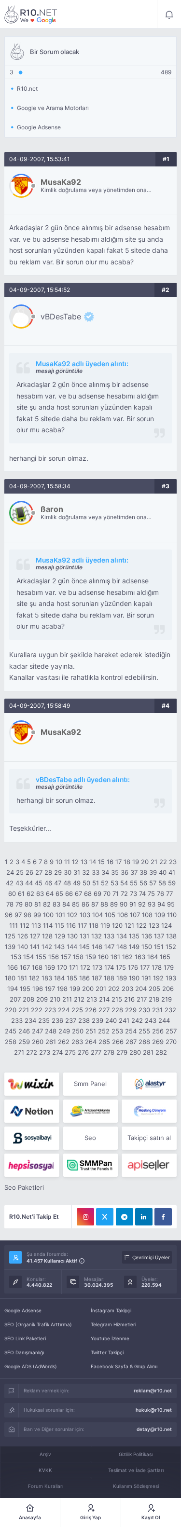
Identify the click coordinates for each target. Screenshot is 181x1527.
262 (64, 1042)
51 (95, 883)
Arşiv (45, 1454)
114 (48, 925)
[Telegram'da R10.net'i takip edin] (124, 1216)
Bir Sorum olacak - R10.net (30, 14)
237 (70, 1020)
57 (152, 883)
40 (163, 872)
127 (35, 936)
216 (129, 999)
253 (117, 1031)
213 (91, 999)
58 (162, 883)
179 (169, 967)
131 (84, 936)
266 (118, 1042)
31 (76, 872)
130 (72, 936)
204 (141, 988)
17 (118, 862)
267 (131, 1042)
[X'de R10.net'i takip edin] (104, 1216)
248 (50, 1031)
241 (124, 1020)
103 (85, 915)
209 (42, 999)
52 (105, 883)
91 (132, 904)
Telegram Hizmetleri (113, 1324)
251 (90, 1031)
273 (44, 1052)
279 (121, 1052)
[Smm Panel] (31, 1138)
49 (77, 883)
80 (28, 904)
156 (53, 957)
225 (77, 1010)
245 (10, 1031)
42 (10, 883)
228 (117, 1010)
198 (62, 988)
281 (148, 1052)
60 (12, 893)
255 (144, 1031)
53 (114, 883)
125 (10, 936)
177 (145, 967)
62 (30, 893)
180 (10, 978)
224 (64, 1010)
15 (101, 862)
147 (109, 946)
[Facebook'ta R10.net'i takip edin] (163, 1216)
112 (24, 925)
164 (152, 957)
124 (166, 925)
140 (22, 946)
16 (110, 862)
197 (50, 988)
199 (75, 988)
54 (124, 883)
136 (146, 936)
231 (157, 1010)
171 (73, 967)
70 (107, 893)
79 (19, 904)
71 (115, 893)
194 (12, 988)
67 (78, 893)
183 (47, 978)
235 (44, 1020)
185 (72, 978)
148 (121, 946)
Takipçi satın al (149, 1138)
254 (131, 1031)
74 (142, 893)
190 (134, 978)
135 (134, 936)
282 (161, 1052)
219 (166, 999)
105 (110, 915)
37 (134, 872)
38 (143, 872)
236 (57, 1020)
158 (78, 957)
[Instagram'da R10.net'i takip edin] (85, 1216)
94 (161, 904)
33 (95, 872)
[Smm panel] (90, 1165)
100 (48, 915)
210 (55, 999)
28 (48, 872)
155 (41, 957)
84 (66, 904)
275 (70, 1052)
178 (157, 967)
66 (69, 893)
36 (124, 872)
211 (67, 999)
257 (171, 1031)
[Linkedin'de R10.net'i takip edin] (144, 1216)
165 (165, 957)
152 (171, 946)
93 (151, 904)
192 (158, 978)
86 (85, 904)
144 (72, 946)
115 (59, 925)
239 (97, 1020)
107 (135, 915)
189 (121, 978)
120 (117, 925)
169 (49, 967)
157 (66, 957)
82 (47, 904)
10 (59, 862)
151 (159, 946)
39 (153, 872)
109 (159, 915)
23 (173, 862)
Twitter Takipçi (107, 1352)
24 (10, 872)
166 (12, 967)
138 (171, 936)
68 (88, 893)
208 (28, 999)
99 (37, 915)
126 (22, 936)
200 (88, 988)
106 (122, 915)
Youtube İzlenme (110, 1338)
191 (146, 978)
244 (164, 1020)
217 (142, 999)
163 (140, 957)
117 (82, 925)
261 (50, 1042)
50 (86, 883)
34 (105, 872)
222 (36, 1010)
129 (60, 936)
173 (97, 967)
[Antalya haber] (90, 1111)
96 (9, 915)
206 (168, 988)
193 (171, 978)
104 (97, 915)
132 (96, 936)
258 (10, 1042)
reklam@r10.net (153, 1390)
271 (19, 1052)
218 (154, 999)
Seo (90, 1138)
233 (17, 1020)
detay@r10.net (154, 1429)
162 (127, 957)
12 (75, 862)
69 (97, 893)
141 (35, 946)
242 (137, 1020)
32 (86, 872)
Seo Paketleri (24, 1187)
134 (121, 936)
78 (10, 904)
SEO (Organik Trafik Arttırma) (38, 1324)
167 (25, 967)
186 (84, 978)
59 (172, 883)
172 (85, 967)
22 (163, 862)
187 (97, 978)
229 (131, 1010)
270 (171, 1042)
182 (34, 978)
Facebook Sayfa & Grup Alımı (124, 1366)
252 (104, 1031)
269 (158, 1042)
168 (37, 967)
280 (135, 1052)
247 (37, 1031)
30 (67, 872)
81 (37, 904)
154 (28, 957)
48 (67, 883)
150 (146, 946)
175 (121, 967)
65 (59, 893)
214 (104, 999)
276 (83, 1052)
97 (18, 915)
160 (103, 957)
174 (109, 967)
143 (59, 946)
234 (30, 1020)
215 (116, 999)
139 (10, 946)
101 (60, 915)
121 (129, 925)
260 (37, 1042)
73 (133, 893)
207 (15, 999)
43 (19, 883)
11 (67, 862)
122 (141, 925)
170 (62, 967)
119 (105, 925)
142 (47, 946)
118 (93, 925)
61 (21, 893)
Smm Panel (90, 1083)
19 (135, 862)
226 (91, 1010)
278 (108, 1052)
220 (10, 1010)
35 (115, 872)
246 (24, 1031)
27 (38, 872)
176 (133, 967)
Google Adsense (23, 1310)
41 (171, 872)
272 (31, 1052)
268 (144, 1042)
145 (84, 946)
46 (48, 883)
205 (154, 988)
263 (77, 1042)
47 (57, 883)
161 (115, 957)
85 (76, 904)
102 (72, 915)
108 (147, 915)
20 (145, 862)
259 (24, 1042)
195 (25, 988)
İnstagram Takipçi (111, 1310)
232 (170, 1010)
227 (104, 1010)
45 (38, 883)
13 (84, 862)
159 (90, 957)
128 (47, 936)
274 (57, 1052)
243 (150, 1020)
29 (58, 872)
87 (94, 904)
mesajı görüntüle (59, 370)
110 (172, 915)
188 (109, 978)
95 (171, 904)
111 (13, 925)
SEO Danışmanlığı (24, 1352)
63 (40, 893)
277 (96, 1052)
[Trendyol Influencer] (31, 1084)
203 (127, 988)
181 (22, 978)
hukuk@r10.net (154, 1410)
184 (59, 978)
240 (111, 1020)
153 (16, 957)
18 (127, 862)
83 (56, 904)
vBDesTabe (61, 316)
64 (50, 893)
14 (92, 862)
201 (101, 988)
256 (158, 1031)
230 (144, 1010)
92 (142, 904)
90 (123, 904)
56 (143, 883)
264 (91, 1042)
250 (78, 1031)
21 (154, 862)
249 (64, 1031)
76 (160, 893)
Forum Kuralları (45, 1486)
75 (151, 893)
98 (27, 915)
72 (124, 893)
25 (20, 872)
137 (159, 936)
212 (79, 999)
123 (154, 925)
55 (134, 883)
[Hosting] (149, 1084)
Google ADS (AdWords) (30, 1366)
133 (109, 936)
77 (169, 893)
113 (36, 925)
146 (97, 946)
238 (84, 1020)
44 (29, 883)
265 (104, 1042)
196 (37, 988)
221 (23, 1010)
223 (50, 1010)
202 (114, 988)
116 (71, 925)
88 (104, 904)
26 (29, 872)
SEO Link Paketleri (25, 1338)
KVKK (45, 1470)
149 (134, 946)
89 (114, 904)
